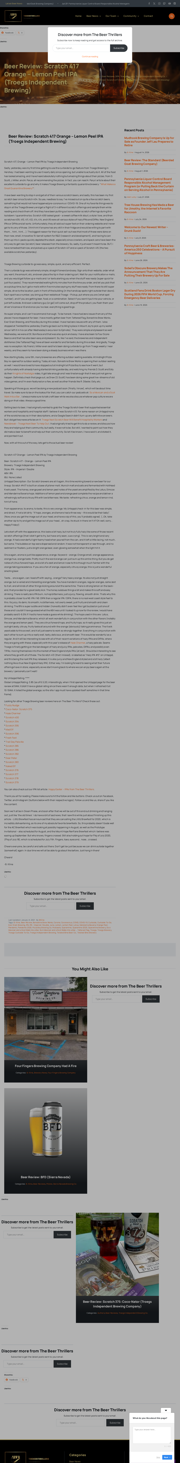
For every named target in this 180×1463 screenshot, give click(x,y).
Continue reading (90, 56)
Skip (158, 1457)
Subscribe (118, 48)
